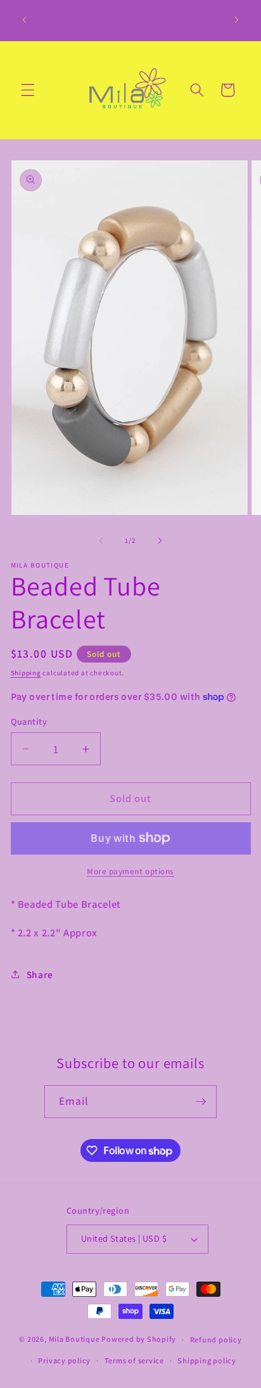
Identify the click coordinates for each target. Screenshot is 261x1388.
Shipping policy (206, 1360)
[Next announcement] (237, 20)
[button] (28, 90)
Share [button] (40, 974)
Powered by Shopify (138, 1339)
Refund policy (216, 1339)
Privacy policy (64, 1360)
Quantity (29, 721)
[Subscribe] (201, 1101)
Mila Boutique (74, 1339)
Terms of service (134, 1360)
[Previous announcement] (25, 20)
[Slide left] (101, 540)
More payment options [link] (130, 871)
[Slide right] (160, 540)
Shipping (26, 672)
